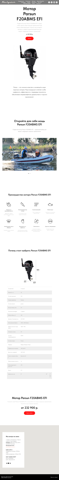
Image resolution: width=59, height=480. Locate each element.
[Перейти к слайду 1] (28, 173)
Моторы (33, 1)
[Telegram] (6, 463)
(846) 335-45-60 (14, 442)
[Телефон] (49, 2)
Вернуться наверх (54, 477)
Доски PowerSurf (40, 1)
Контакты (39, 3)
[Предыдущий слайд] (2, 154)
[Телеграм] (51, 2)
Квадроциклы (21, 1)
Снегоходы (28, 1)
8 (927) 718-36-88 (11, 444)
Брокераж (23, 2)
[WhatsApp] (8, 463)
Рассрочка (34, 2)
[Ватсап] (54, 2)
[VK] (10, 463)
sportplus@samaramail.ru (10, 446)
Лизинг (28, 2)
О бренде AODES (26, 3)
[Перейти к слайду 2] (29, 173)
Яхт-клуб (40, 2)
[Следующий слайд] (56, 154)
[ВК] (57, 2)
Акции (33, 3)
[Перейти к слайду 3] (30, 173)
